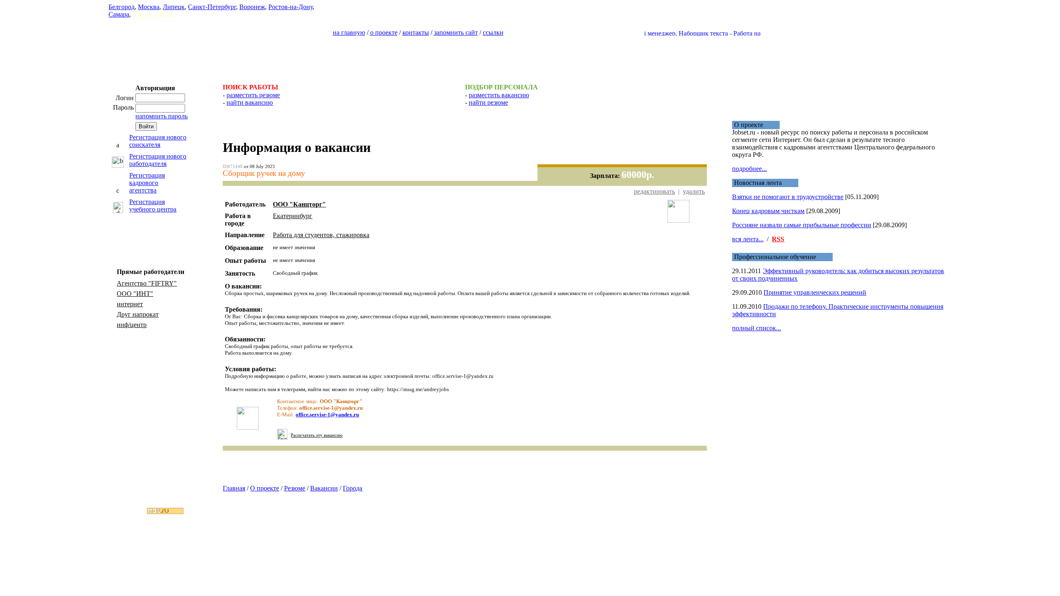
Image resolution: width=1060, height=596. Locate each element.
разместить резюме (253, 95)
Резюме (294, 488)
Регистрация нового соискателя (157, 141)
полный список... (756, 328)
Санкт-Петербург (212, 6)
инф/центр (132, 324)
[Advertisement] (530, 56)
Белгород (121, 6)
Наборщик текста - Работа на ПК (712, 33)
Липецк (174, 6)
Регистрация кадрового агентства (147, 183)
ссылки (493, 32)
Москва (148, 6)
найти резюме (488, 102)
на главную (349, 32)
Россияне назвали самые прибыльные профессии (801, 224)
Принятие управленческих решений (815, 292)
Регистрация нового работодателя (157, 160)
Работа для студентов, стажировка (321, 234)
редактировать (654, 191)
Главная (234, 488)
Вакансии (324, 488)
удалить (694, 191)
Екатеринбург (292, 215)
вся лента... (748, 239)
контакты (415, 32)
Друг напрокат (138, 314)
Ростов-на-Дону (290, 6)
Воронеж (252, 6)
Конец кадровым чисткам (768, 210)
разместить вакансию (499, 95)
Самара (118, 14)
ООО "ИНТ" (135, 293)
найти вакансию (249, 102)
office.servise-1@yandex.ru (327, 414)
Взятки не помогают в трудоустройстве (787, 196)
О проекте (264, 488)
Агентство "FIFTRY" (147, 283)
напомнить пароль (161, 116)
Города (352, 488)
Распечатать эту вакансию (316, 435)
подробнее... (749, 168)
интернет (130, 304)
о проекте (384, 32)
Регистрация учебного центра (152, 205)
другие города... (155, 14)
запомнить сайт (456, 32)
